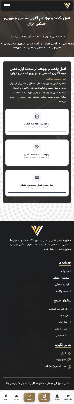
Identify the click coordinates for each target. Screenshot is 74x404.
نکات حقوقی (62, 335)
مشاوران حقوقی (61, 278)
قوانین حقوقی (50, 44)
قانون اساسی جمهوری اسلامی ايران (21, 44)
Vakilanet (61, 360)
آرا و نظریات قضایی (59, 309)
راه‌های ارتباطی (61, 329)
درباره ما (64, 316)
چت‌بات (65, 271)
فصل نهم (56, 48)
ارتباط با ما (63, 322)
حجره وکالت (62, 291)
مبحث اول (42, 48)
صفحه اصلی (68, 44)
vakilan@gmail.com (55, 366)
